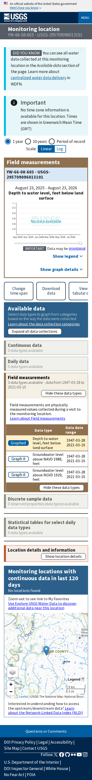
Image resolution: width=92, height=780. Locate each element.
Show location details (63, 556)
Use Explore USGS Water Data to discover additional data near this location (42, 605)
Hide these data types (63, 393)
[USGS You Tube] (79, 756)
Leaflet (23, 696)
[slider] (80, 243)
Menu (85, 17)
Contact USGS (34, 748)
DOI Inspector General (23, 768)
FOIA (31, 774)
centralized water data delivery (38, 77)
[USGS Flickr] (73, 756)
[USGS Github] (67, 756)
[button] (46, 651)
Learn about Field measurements (37, 418)
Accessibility (62, 742)
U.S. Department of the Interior (31, 762)
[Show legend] (83, 679)
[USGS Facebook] (62, 756)
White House (57, 768)
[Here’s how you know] (46, 6)
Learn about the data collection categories (44, 323)
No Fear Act (14, 774)
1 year (18, 141)
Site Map (12, 748)
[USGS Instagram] (85, 756)
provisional (77, 248)
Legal (43, 742)
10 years (40, 141)
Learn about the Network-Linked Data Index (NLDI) (45, 710)
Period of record (71, 141)
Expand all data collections (34, 331)
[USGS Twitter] (56, 756)
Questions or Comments (46, 731)
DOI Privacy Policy (20, 742)
